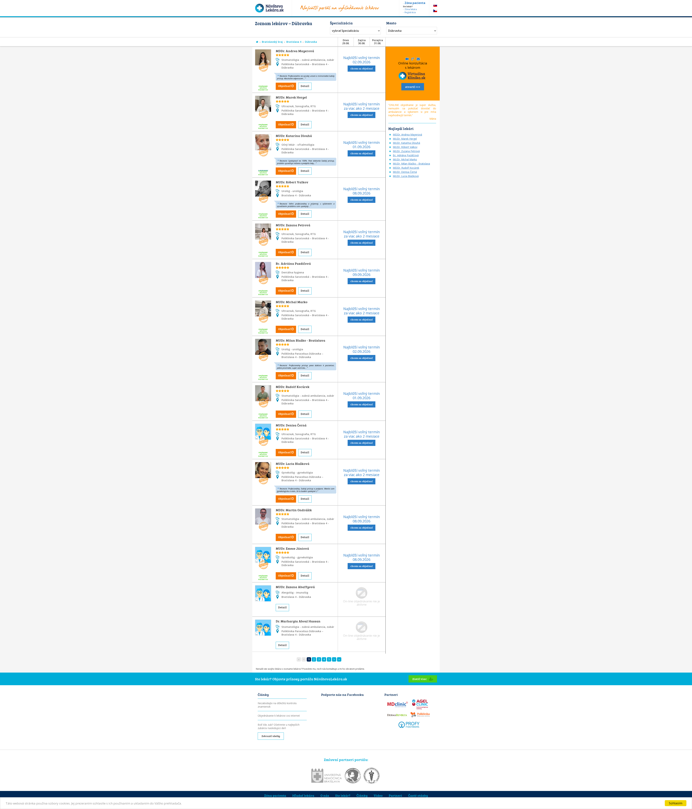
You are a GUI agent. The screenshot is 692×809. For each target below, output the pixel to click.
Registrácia (410, 12)
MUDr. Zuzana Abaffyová (295, 587)
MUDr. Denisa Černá (291, 425)
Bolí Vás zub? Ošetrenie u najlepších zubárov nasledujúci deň (279, 726)
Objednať (284, 86)
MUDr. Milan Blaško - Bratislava (300, 340)
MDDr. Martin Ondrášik (294, 510)
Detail (305, 86)
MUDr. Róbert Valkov (292, 182)
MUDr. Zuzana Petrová (293, 225)
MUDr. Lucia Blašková (292, 463)
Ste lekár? (342, 795)
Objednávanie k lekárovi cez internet (279, 715)
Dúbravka (395, 31)
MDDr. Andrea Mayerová (295, 51)
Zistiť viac (419, 679)
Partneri (395, 795)
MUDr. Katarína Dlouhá (294, 136)
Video (378, 795)
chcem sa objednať (361, 68)
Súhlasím (675, 803)
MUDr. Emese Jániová (292, 548)
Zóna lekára (411, 9)
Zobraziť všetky (270, 736)
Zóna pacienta (275, 795)
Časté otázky (418, 795)
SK (435, 5)
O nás (324, 795)
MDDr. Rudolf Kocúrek (292, 387)
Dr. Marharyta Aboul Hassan (298, 621)
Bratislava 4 (293, 41)
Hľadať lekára (303, 795)
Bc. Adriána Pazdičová (293, 263)
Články (361, 795)
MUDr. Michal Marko (291, 302)
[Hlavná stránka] (257, 41)
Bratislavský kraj (272, 41)
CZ (435, 10)
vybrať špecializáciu (345, 31)
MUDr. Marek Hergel (291, 97)
